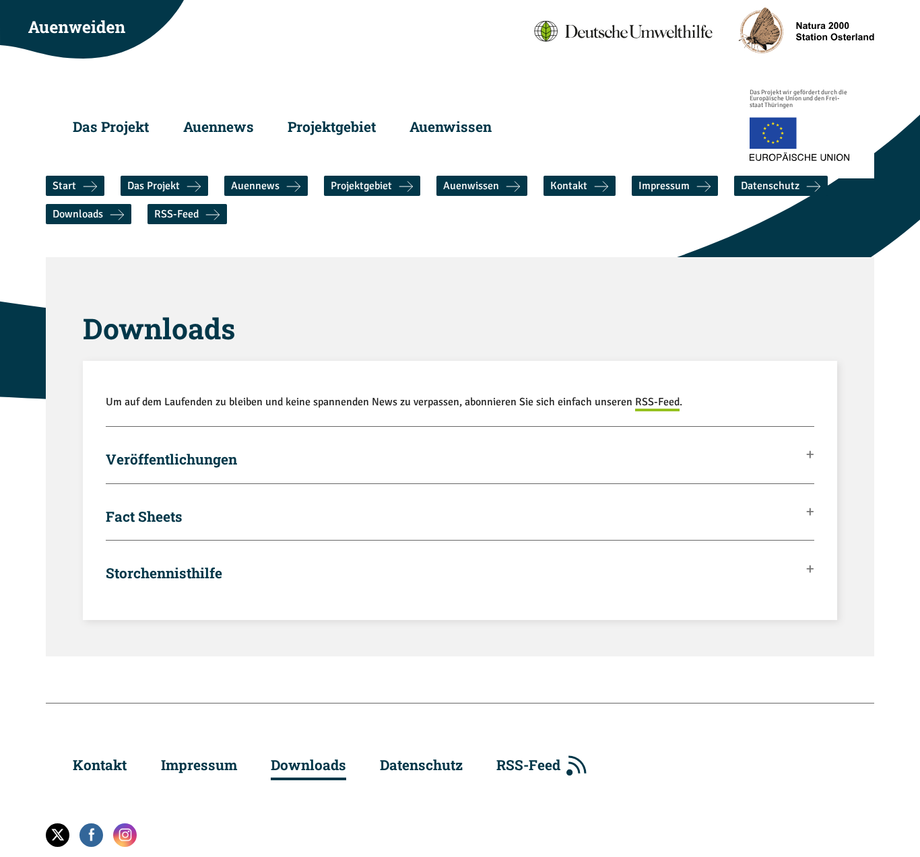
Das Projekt (111, 126)
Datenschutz (770, 186)
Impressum (664, 186)
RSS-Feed (176, 214)
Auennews (218, 126)
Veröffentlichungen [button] (171, 458)
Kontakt (568, 186)
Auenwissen (450, 126)
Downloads (78, 214)
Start (64, 186)
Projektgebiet (332, 126)
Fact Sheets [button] (144, 515)
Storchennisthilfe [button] (164, 572)
